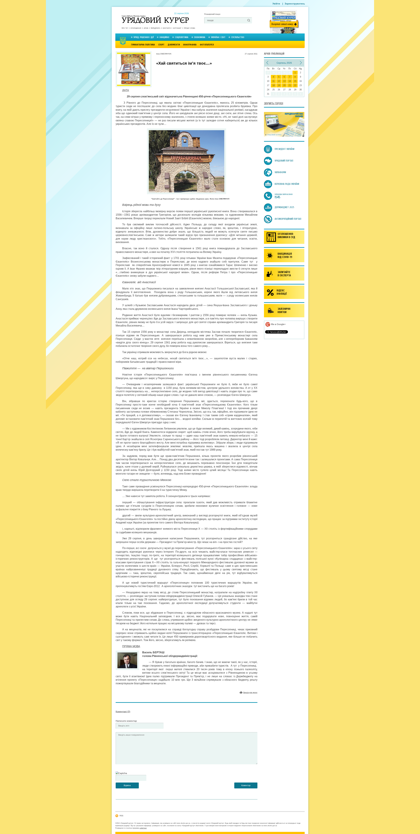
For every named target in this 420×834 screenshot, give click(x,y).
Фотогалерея (207, 44)
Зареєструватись (295, 3)
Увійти (276, 3)
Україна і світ (218, 37)
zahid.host (143, 828)
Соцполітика (181, 37)
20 (284, 85)
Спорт (161, 44)
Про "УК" (125, 28)
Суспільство (237, 37)
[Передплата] (284, 135)
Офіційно (164, 37)
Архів (146, 28)
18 (273, 85)
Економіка (199, 37)
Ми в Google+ (278, 324)
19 (279, 85)
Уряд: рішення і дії (144, 37)
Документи (174, 44)
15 (295, 81)
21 (290, 85)
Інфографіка (190, 44)
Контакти (167, 28)
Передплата (155, 28)
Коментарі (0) (123, 711)
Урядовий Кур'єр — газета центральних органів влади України (155, 16)
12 (279, 81)
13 (284, 81)
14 (290, 81)
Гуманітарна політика (143, 44)
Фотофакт (177, 28)
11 (273, 81)
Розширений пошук (212, 14)
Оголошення (135, 28)
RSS (121, 816)
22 (295, 85)
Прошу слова (189, 28)
